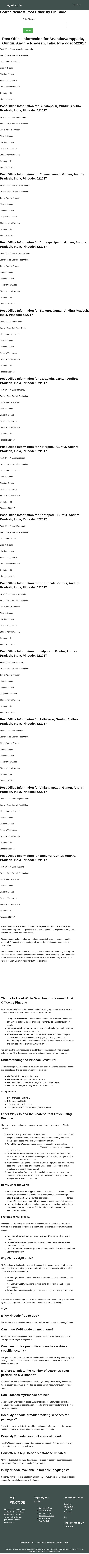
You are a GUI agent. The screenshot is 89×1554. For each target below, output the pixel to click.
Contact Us (68, 1509)
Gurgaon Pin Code (45, 1508)
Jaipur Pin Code (44, 1518)
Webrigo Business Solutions (59, 1542)
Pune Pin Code (44, 1521)
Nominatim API (47, 1549)
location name (51, 1134)
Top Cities (76, 5)
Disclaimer (67, 1504)
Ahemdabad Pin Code (46, 1516)
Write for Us (68, 1512)
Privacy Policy (69, 1507)
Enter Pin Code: (30, 19)
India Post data (35, 1549)
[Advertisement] (38, 981)
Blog (65, 1517)
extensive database (58, 1198)
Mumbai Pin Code (45, 1513)
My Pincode (14, 5)
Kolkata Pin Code (45, 1510)
